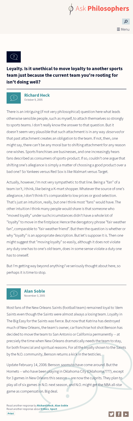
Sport (53, 409)
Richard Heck (37, 95)
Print (11, 413)
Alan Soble (34, 291)
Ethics (45, 409)
